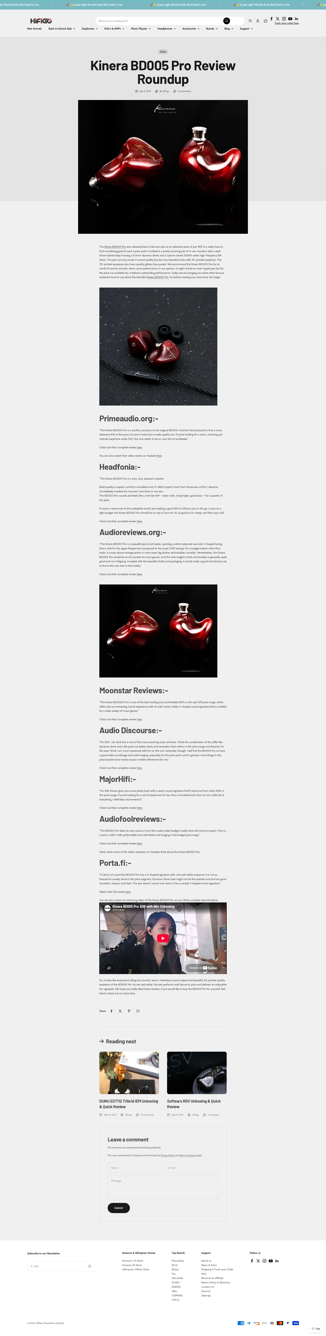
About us (206, 1260)
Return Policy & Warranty (215, 1282)
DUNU (176, 1282)
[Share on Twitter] (120, 1011)
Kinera (163, 51)
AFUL (175, 1265)
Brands (210, 28)
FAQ (203, 1273)
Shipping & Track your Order (217, 1269)
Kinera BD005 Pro (115, 246)
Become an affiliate (212, 1278)
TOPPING (177, 1295)
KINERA (176, 1286)
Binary (175, 1269)
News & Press (209, 1265)
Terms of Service (187, 1155)
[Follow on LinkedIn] (296, 18)
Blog (227, 28)
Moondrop (178, 1260)
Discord (205, 1291)
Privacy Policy (167, 1155)
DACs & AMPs (112, 28)
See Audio (177, 1278)
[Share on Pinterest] (129, 1011)
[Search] (226, 20)
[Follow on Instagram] (284, 18)
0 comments (184, 91)
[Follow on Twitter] (277, 18)
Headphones (164, 28)
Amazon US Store (132, 1260)
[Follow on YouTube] (290, 18)
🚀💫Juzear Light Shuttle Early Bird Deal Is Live (76, 4)
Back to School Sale (60, 28)
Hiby (174, 1291)
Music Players (139, 28)
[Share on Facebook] (111, 1011)
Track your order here (287, 23)
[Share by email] (137, 1011)
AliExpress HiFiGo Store (135, 1269)
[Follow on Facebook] (271, 18)
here (139, 447)
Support (244, 28)
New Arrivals (34, 28)
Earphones (88, 28)
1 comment (213, 1114)
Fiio (174, 1273)
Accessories (189, 28)
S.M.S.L (176, 1299)
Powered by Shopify (54, 1323)
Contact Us (207, 1286)
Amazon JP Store (132, 1265)
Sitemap (206, 1295)
